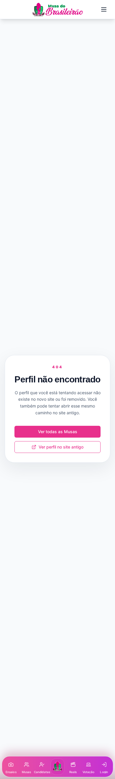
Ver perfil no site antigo (61, 446)
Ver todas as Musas (57, 431)
